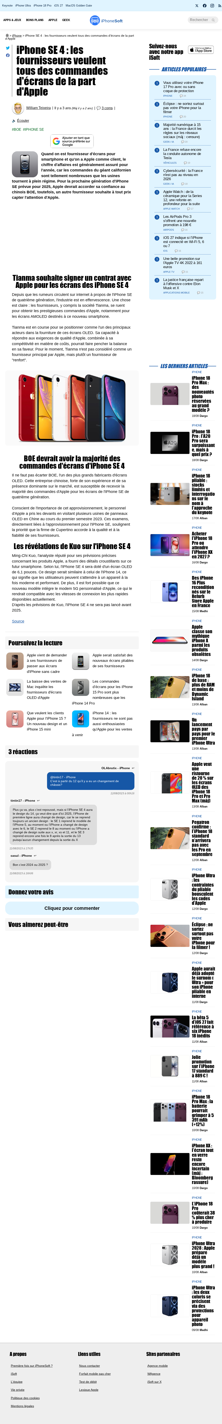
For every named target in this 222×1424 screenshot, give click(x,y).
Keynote (7, 5)
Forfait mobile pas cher (95, 1373)
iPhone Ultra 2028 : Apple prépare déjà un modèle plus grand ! (203, 1255)
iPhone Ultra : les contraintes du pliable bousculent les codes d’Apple (203, 889)
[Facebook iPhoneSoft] (204, 7)
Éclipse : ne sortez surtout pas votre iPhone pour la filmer (183, 108)
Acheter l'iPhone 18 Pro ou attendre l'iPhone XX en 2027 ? (202, 545)
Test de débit (88, 1381)
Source (18, 621)
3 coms (107, 108)
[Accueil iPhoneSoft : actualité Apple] (7, 35)
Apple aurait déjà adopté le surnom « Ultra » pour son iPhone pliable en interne (203, 982)
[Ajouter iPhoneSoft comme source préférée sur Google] (72, 141)
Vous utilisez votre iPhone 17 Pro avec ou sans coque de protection (183, 87)
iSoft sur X (154, 1381)
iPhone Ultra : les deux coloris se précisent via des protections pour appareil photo (203, 1305)
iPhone (17, 35)
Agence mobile (157, 1365)
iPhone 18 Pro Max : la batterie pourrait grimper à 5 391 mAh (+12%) (203, 1111)
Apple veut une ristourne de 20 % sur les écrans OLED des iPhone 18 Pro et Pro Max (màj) (203, 782)
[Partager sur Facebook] (8, 56)
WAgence (153, 1373)
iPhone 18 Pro (42, 5)
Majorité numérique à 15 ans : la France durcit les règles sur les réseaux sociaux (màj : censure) (182, 131)
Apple (52, 20)
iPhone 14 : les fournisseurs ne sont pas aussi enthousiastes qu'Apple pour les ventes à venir (102, 724)
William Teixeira (38, 108)
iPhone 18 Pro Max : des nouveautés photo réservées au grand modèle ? (203, 394)
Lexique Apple (88, 1389)
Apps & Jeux (12, 20)
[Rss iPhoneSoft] (220, 7)
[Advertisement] (72, 237)
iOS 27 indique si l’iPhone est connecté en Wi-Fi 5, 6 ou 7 (183, 242)
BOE (17, 129)
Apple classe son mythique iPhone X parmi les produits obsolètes (202, 641)
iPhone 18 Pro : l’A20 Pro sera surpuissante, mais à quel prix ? (203, 443)
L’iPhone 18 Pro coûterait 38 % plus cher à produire (203, 1212)
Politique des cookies (25, 1398)
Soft (111, 21)
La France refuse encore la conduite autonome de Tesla (182, 154)
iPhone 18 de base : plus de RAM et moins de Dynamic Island (203, 687)
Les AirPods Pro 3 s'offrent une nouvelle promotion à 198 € (179, 221)
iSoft (14, 1373)
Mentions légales (22, 1406)
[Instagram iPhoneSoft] (212, 7)
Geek (66, 20)
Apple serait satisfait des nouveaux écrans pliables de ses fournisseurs (113, 660)
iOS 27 (58, 5)
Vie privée (17, 1389)
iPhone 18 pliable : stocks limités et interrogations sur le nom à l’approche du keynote (203, 494)
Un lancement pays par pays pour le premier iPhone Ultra (203, 731)
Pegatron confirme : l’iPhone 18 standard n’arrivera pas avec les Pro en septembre (202, 838)
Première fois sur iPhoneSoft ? (32, 1365)
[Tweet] (8, 49)
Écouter (23, 120)
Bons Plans (35, 20)
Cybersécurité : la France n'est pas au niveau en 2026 (182, 175)
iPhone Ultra (23, 5)
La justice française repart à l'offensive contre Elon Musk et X (183, 284)
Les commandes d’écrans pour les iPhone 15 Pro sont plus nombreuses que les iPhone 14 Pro (102, 692)
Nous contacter (89, 1365)
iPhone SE (34, 129)
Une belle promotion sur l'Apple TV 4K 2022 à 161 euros (182, 263)
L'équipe (17, 1381)
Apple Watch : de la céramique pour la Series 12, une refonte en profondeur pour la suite (182, 198)
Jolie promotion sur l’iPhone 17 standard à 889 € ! (203, 1066)
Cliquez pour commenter (72, 908)
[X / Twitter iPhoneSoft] (197, 7)
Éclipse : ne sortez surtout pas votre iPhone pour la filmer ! (203, 936)
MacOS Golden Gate (79, 5)
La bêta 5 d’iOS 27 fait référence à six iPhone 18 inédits (203, 1026)
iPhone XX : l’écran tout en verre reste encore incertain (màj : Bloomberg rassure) (202, 1164)
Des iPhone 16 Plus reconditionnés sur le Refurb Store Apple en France (203, 592)
